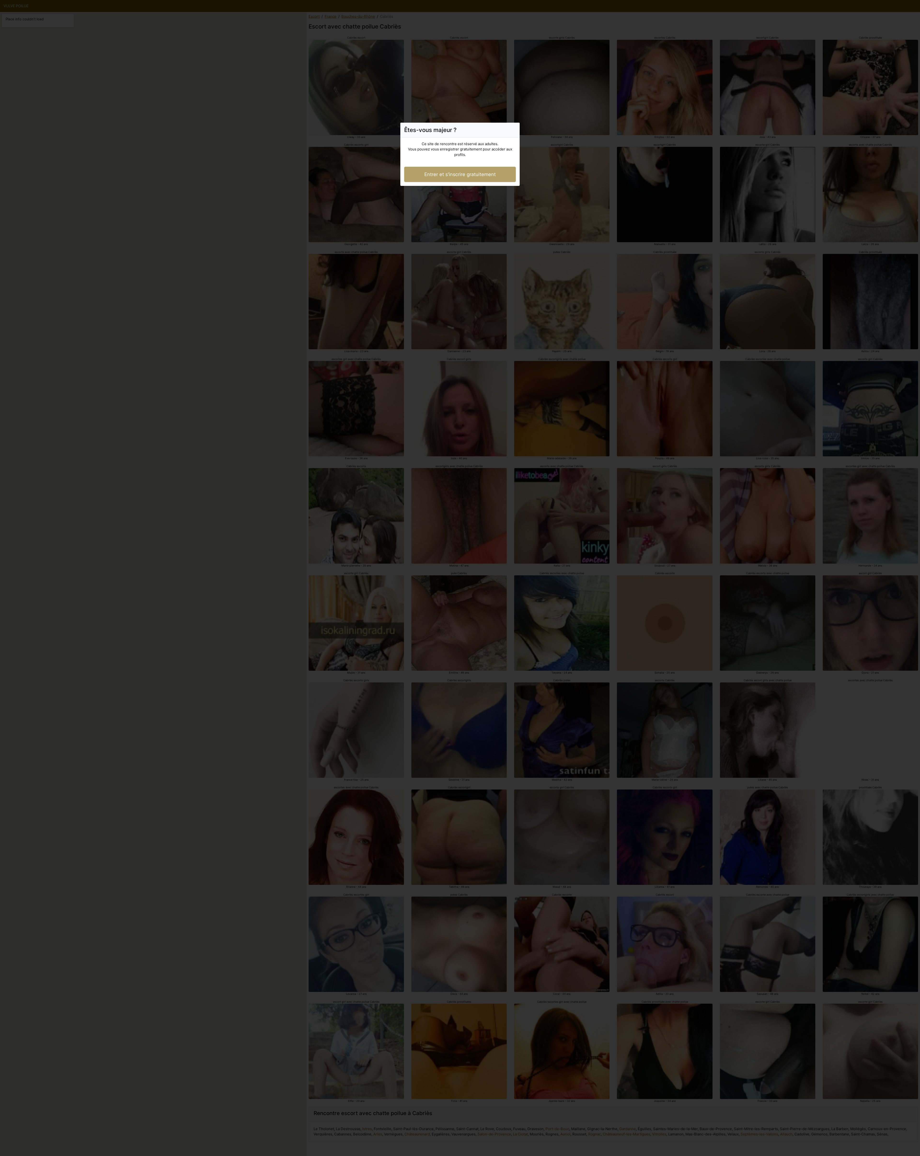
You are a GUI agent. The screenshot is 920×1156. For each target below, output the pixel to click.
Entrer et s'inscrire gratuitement (460, 174)
